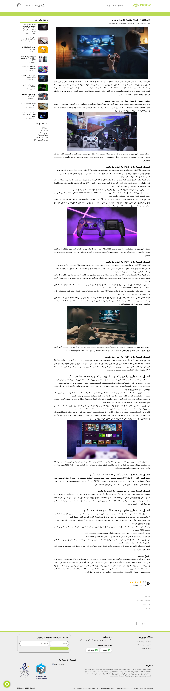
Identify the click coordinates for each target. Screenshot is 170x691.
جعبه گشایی (43, 135)
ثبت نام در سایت (28, 5)
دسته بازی (112, 23)
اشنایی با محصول (41, 140)
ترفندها (44, 130)
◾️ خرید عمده (146, 648)
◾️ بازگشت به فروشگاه (144, 645)
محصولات (119, 5)
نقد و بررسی (122, 23)
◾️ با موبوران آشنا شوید (143, 642)
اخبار (45, 128)
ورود (36, 5)
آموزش (130, 23)
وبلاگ (108, 5)
